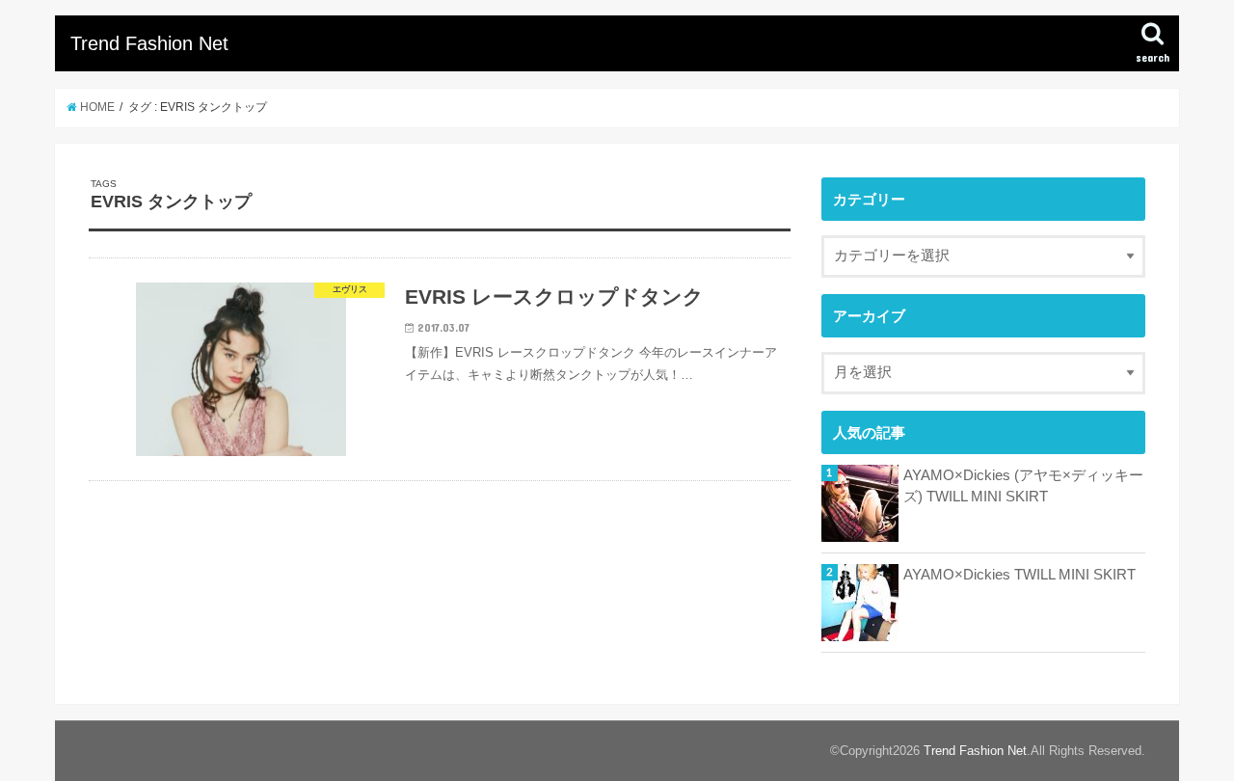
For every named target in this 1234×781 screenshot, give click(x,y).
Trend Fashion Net (149, 43)
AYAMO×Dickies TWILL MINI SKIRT (1019, 574)
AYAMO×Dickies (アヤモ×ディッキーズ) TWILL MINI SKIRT (1023, 486)
